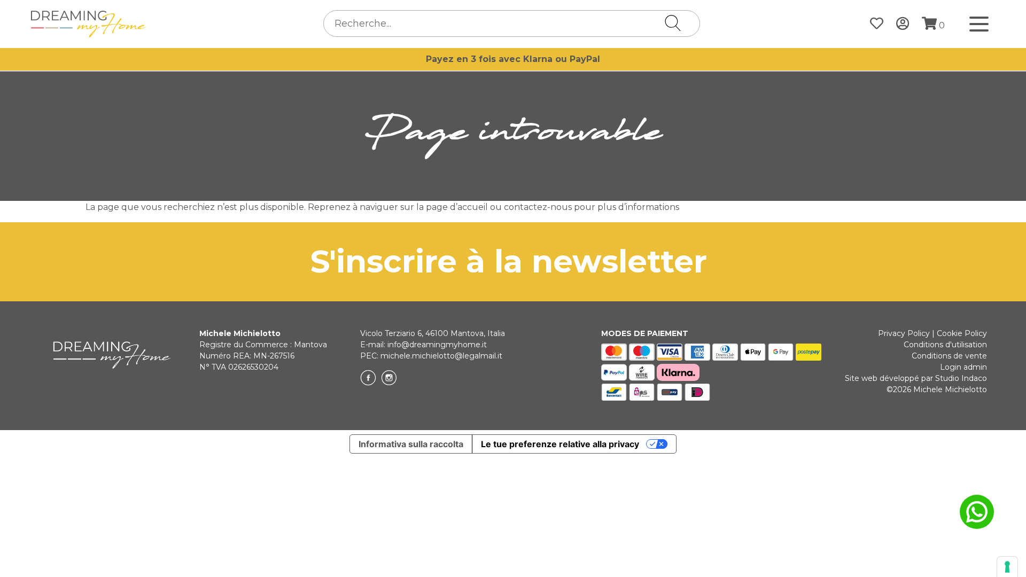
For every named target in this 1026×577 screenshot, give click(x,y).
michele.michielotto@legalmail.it (441, 356)
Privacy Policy (904, 333)
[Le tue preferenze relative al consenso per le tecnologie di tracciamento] (1007, 567)
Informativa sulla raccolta (411, 444)
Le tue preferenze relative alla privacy (560, 444)
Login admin (963, 367)
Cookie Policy (962, 333)
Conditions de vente (949, 356)
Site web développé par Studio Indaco (916, 378)
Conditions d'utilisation (945, 344)
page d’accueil (457, 207)
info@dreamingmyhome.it (437, 344)
